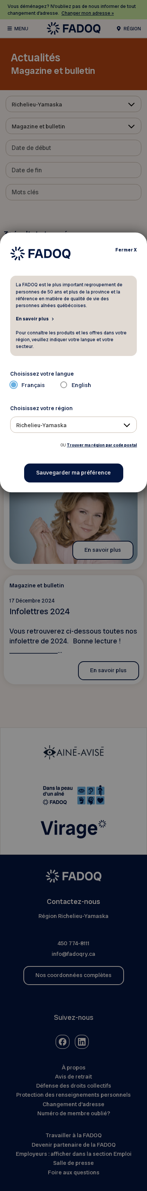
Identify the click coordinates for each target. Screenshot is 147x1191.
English (81, 385)
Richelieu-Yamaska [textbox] (41, 425)
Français (33, 385)
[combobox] (73, 425)
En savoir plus (32, 318)
